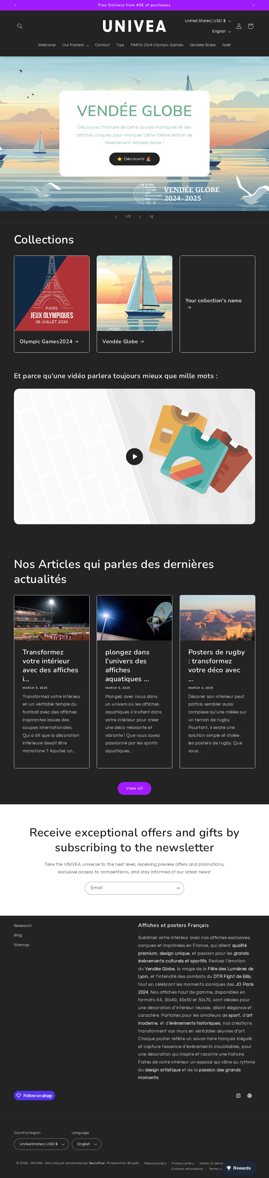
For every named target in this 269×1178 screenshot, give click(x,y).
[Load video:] (134, 456)
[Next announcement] (253, 5)
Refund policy (155, 1163)
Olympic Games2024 (46, 341)
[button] (20, 26)
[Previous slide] (116, 217)
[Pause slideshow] (153, 217)
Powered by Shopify (123, 1163)
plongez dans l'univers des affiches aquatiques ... (127, 666)
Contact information (187, 1168)
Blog (18, 935)
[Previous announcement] (15, 5)
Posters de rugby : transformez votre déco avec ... (216, 666)
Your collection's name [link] (213, 300)
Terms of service (212, 1163)
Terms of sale (219, 1168)
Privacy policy (183, 1163)
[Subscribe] (178, 888)
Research (23, 926)
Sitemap (22, 945)
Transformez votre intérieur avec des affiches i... (50, 666)
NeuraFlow (97, 1163)
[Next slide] (140, 217)
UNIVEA (36, 1163)
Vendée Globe (120, 341)
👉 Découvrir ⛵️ (134, 159)
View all (134, 788)
